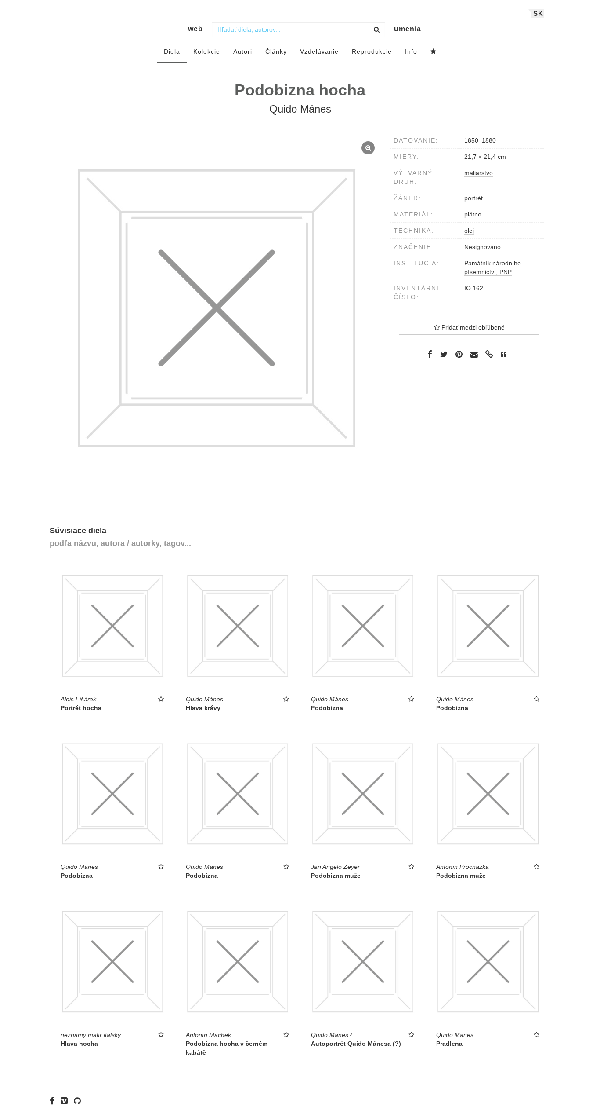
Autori (242, 51)
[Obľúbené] (433, 51)
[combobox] (298, 29)
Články (276, 51)
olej (469, 230)
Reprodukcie (372, 51)
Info (411, 51)
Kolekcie (206, 51)
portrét (473, 198)
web (195, 29)
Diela (172, 51)
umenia (407, 29)
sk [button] (538, 13)
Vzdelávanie (319, 51)
